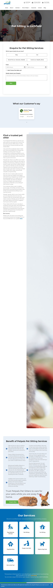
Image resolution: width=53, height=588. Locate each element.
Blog (45, 7)
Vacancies (33, 7)
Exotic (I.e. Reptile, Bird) (37, 59)
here (21, 218)
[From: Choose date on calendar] (24, 67)
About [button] (11, 7)
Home (6, 7)
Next (11, 83)
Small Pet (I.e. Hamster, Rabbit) (16, 59)
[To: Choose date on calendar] (46, 67)
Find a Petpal (28, 2)
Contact (40, 7)
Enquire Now (12, 502)
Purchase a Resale (37, 2)
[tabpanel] (26, 113)
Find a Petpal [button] (25, 7)
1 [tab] (26, 122)
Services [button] (17, 7)
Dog (16, 54)
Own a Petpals (46, 2)
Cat (37, 54)
